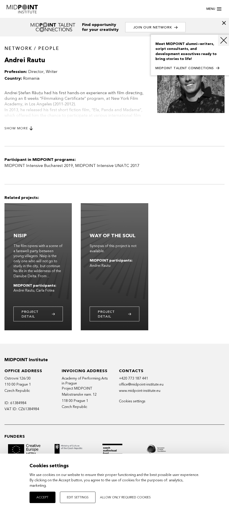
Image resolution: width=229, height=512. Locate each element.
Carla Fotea (45, 290)
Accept (42, 497)
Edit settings (78, 497)
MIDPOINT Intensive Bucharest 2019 (38, 166)
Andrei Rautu (23, 290)
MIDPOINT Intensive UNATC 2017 (107, 166)
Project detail (29, 314)
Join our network (152, 27)
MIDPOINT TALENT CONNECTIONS (184, 68)
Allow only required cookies (125, 497)
